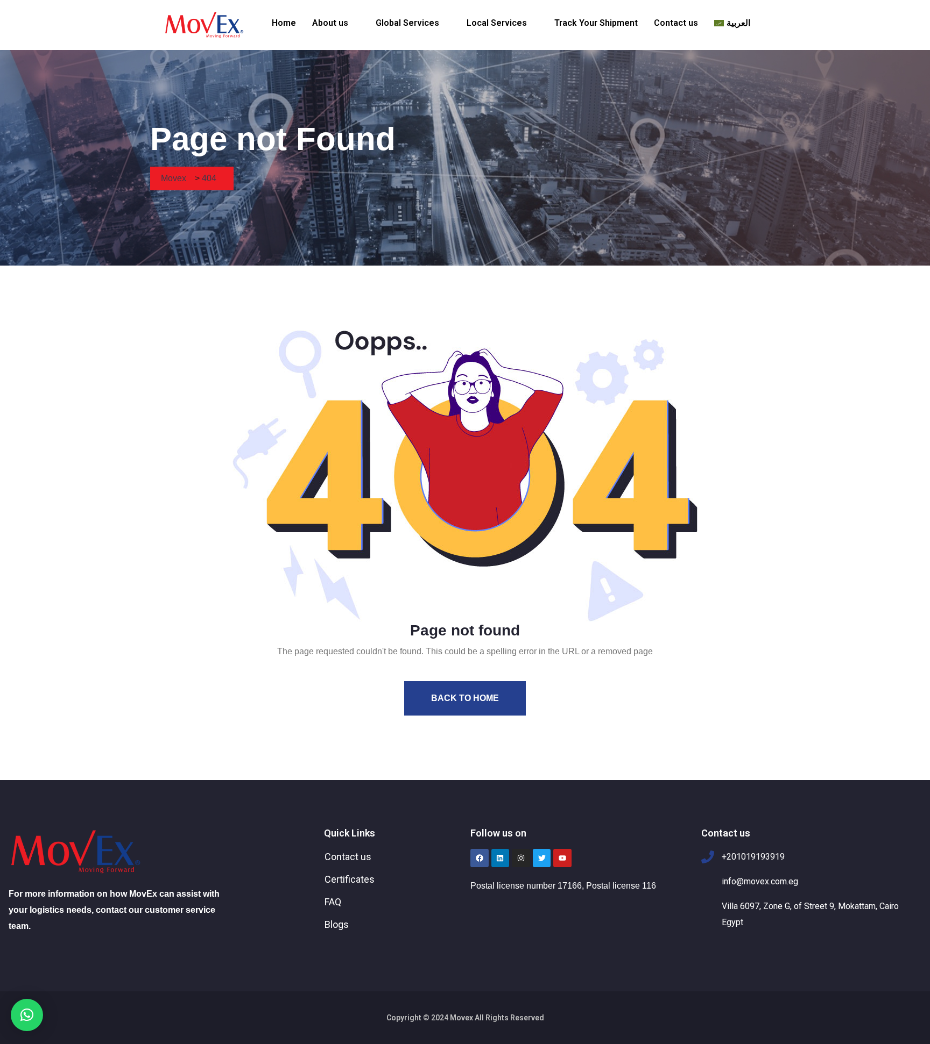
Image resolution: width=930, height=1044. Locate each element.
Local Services (497, 23)
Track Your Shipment (596, 23)
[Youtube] (562, 858)
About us (330, 23)
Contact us (676, 23)
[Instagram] (521, 858)
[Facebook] (479, 858)
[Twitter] (542, 858)
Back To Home (465, 698)
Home (284, 23)
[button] (336, 23)
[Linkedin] (500, 858)
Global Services (407, 23)
